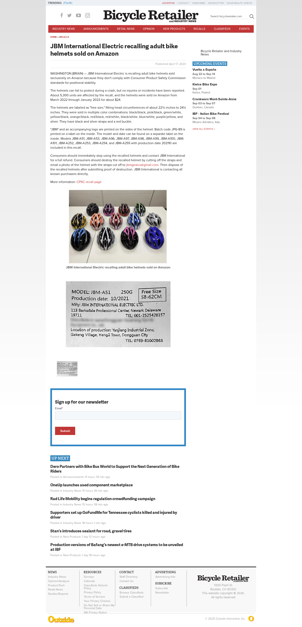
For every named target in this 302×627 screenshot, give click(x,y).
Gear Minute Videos (239, 3)
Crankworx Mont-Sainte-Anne (214, 99)
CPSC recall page (89, 182)
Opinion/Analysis (58, 581)
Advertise (168, 3)
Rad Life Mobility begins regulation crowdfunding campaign (102, 498)
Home (53, 37)
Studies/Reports (58, 594)
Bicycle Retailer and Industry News (221, 52)
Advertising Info (165, 577)
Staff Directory (129, 577)
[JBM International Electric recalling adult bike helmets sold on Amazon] (118, 264)
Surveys (89, 577)
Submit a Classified (131, 596)
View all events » (203, 129)
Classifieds (222, 29)
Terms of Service (94, 596)
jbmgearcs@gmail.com (142, 165)
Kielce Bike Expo (204, 84)
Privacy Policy (92, 592)
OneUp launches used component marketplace (91, 485)
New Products (174, 29)
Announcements (95, 29)
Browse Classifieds (132, 592)
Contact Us (127, 581)
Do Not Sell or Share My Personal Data (99, 607)
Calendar (89, 581)
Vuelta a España (204, 70)
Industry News (63, 29)
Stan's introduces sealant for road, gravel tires (91, 531)
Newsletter (216, 3)
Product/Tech (56, 585)
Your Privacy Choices (97, 601)
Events (244, 29)
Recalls (199, 29)
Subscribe (198, 3)
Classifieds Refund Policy (95, 587)
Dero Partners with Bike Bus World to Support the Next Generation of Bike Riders (114, 469)
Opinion (148, 29)
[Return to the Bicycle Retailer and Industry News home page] (151, 21)
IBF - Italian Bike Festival (210, 114)
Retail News (126, 29)
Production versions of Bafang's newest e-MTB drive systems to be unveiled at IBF (116, 547)
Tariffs (69, 3)
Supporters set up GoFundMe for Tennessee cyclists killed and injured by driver (113, 515)
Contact (183, 3)
